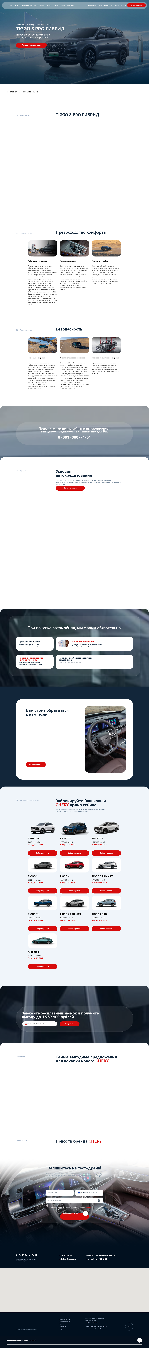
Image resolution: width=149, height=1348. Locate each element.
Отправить (69, 1024)
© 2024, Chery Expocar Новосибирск (26, 1329)
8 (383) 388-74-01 (74, 437)
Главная (13, 92)
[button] (136, 5)
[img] (11, 5)
